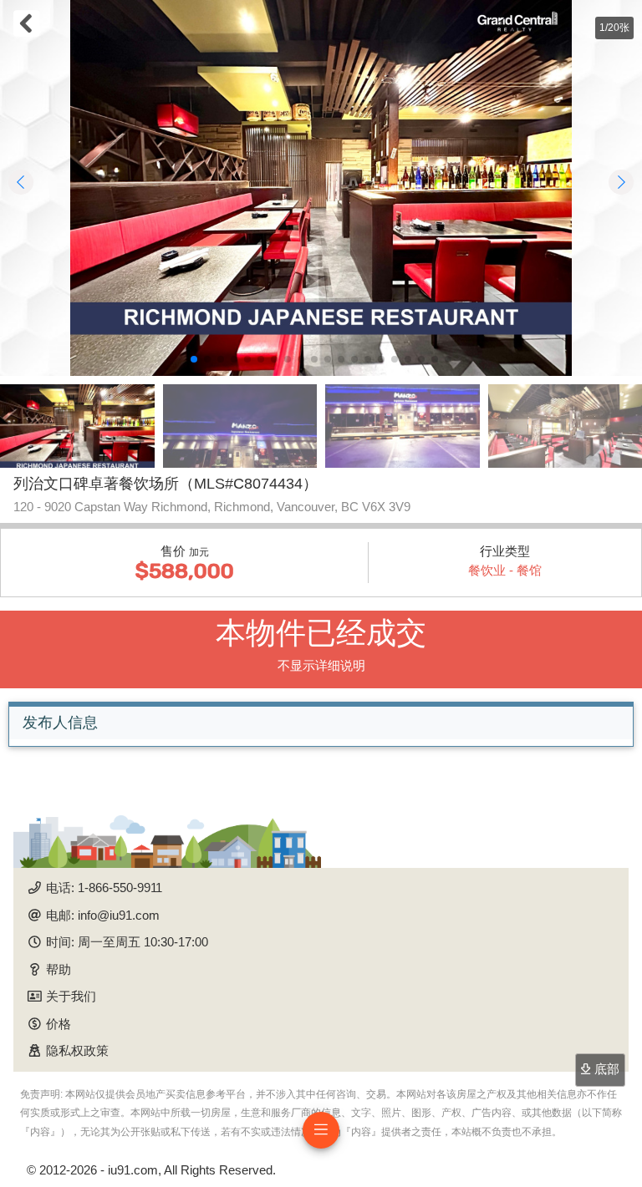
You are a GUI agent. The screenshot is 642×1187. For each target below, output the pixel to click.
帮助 (58, 969)
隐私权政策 (77, 1050)
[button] (194, 359)
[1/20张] (321, 188)
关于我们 (71, 996)
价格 (58, 1024)
